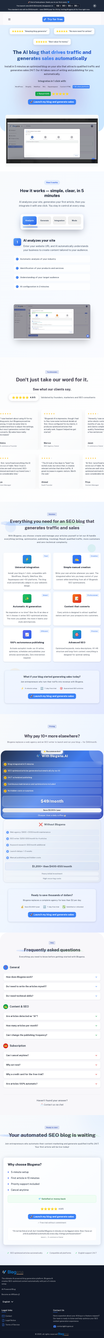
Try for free (55, 19)
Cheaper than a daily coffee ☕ (52, 816)
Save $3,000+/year (52, 810)
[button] (52, 977)
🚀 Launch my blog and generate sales (52, 101)
